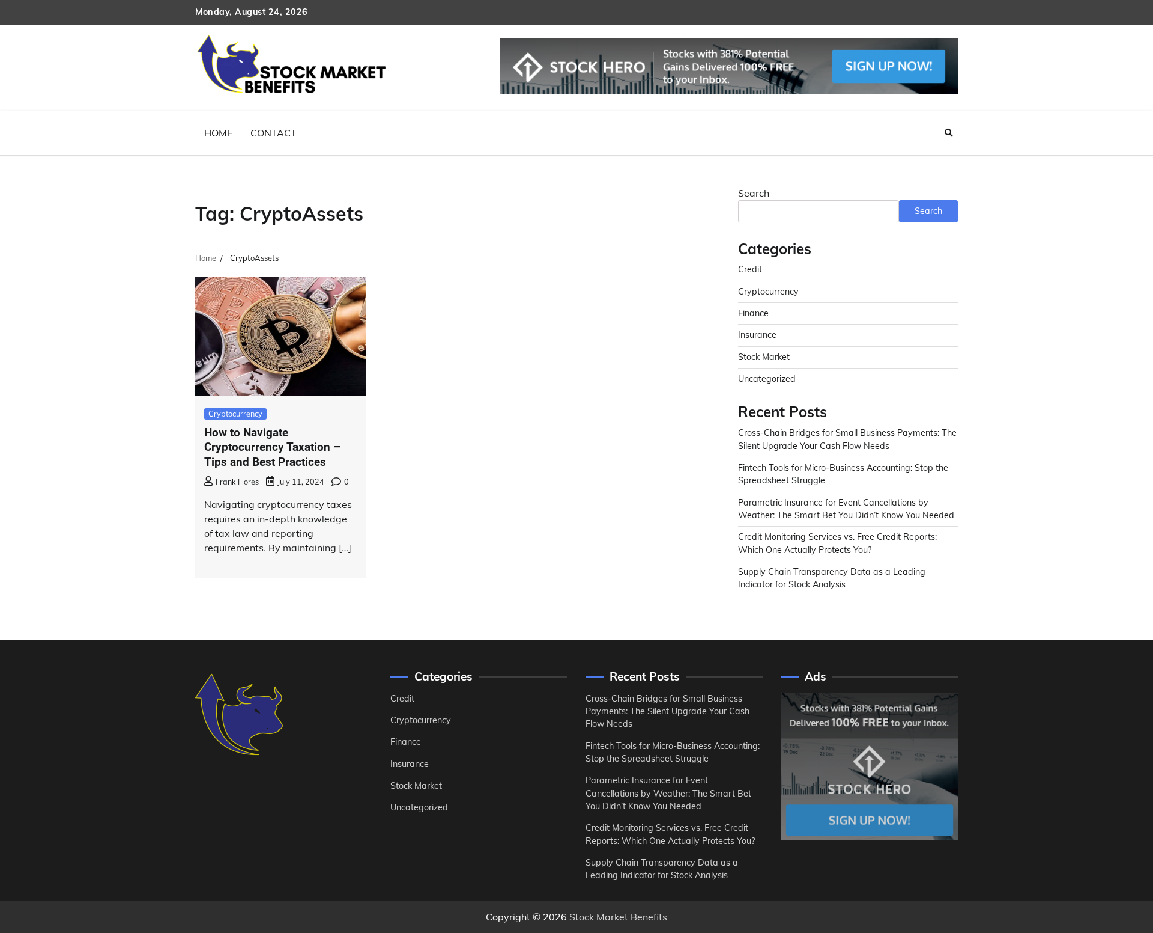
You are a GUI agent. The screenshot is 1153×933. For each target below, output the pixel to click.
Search (753, 193)
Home (218, 133)
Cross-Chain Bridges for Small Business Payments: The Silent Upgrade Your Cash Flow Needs (667, 711)
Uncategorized (767, 378)
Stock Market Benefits (618, 917)
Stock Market (764, 357)
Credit (750, 269)
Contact (273, 133)
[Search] (949, 133)
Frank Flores (237, 481)
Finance (753, 313)
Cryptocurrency (235, 413)
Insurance (757, 334)
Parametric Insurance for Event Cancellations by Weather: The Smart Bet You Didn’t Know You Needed (668, 793)
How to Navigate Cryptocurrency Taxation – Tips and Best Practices (272, 448)
